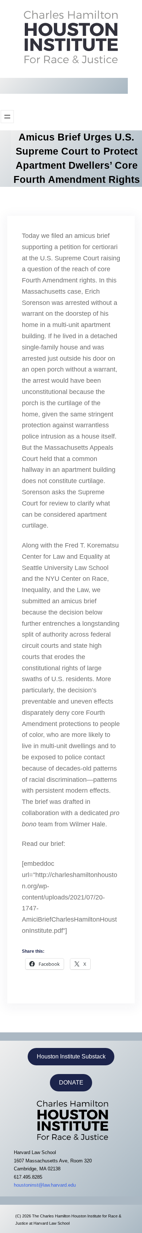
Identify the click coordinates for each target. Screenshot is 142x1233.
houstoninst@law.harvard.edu (45, 1185)
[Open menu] (7, 116)
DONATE (71, 1082)
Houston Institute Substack (71, 1056)
